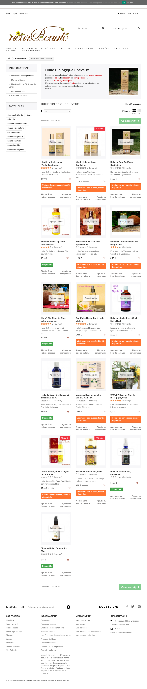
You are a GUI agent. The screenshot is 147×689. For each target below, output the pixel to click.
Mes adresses (81, 628)
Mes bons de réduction (85, 635)
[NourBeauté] (38, 34)
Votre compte (11, 13)
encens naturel (14, 132)
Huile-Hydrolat (28, 48)
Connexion (23, 13)
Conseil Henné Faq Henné (52, 646)
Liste (139, 113)
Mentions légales (18, 80)
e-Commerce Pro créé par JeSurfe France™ (53, 680)
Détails (48, 89)
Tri (42, 111)
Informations (19, 68)
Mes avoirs (80, 624)
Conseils (11, 48)
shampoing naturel (15, 128)
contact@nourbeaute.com (121, 632)
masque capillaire (15, 136)
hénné (28, 115)
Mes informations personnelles (88, 631)
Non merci (130, 2)
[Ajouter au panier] (68, 258)
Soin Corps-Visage (85, 48)
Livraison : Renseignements (22, 76)
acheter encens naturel (17, 124)
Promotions (45, 620)
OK (124, 2)
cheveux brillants (15, 115)
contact (121, 13)
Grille (134, 113)
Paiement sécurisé (19, 95)
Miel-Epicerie (121, 48)
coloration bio (13, 145)
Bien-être (104, 48)
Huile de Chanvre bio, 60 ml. (89, 471)
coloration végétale (15, 149)
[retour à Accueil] (9, 58)
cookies (19, 3)
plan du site (133, 13)
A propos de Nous (18, 91)
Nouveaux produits (48, 624)
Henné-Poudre (49, 48)
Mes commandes (83, 620)
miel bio (11, 119)
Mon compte (83, 616)
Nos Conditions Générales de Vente (55, 635)
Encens (9, 639)
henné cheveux (14, 141)
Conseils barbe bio (48, 650)
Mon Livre (11, 50)
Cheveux (65, 48)
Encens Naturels (30, 50)
